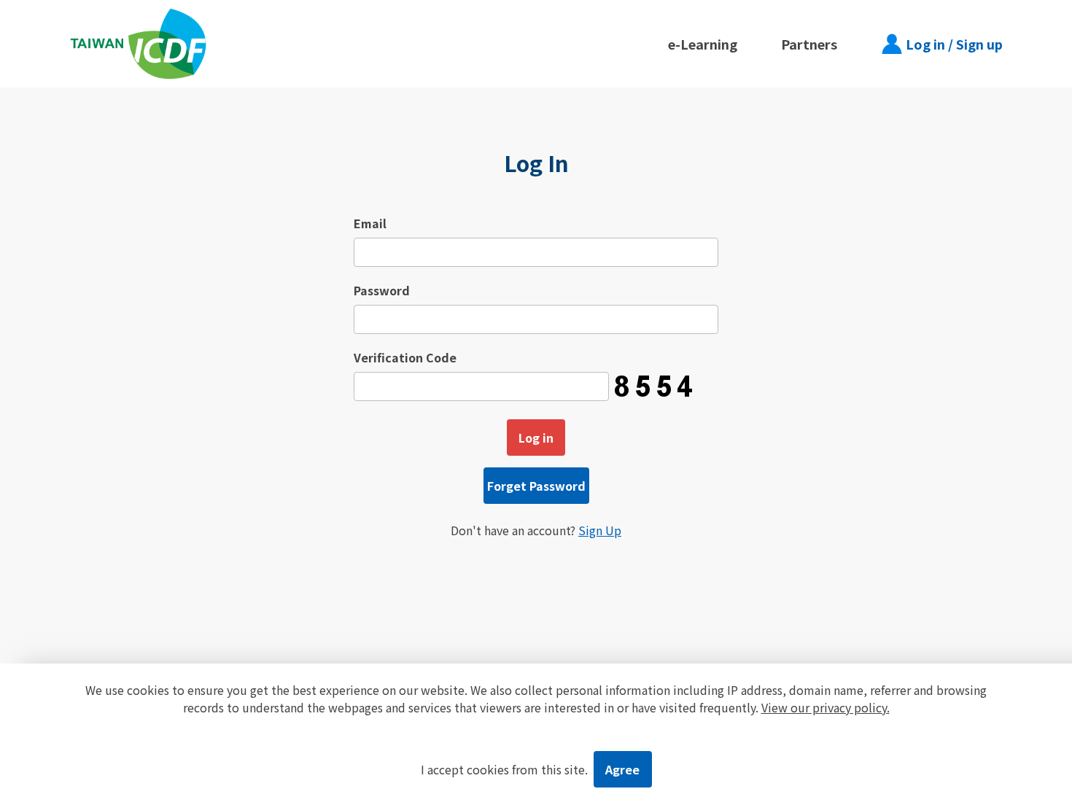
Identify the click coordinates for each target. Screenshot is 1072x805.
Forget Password (536, 485)
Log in (536, 437)
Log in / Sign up (954, 43)
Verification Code (405, 357)
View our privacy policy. (825, 707)
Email (370, 223)
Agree (622, 769)
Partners (809, 43)
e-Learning (702, 43)
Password (382, 290)
